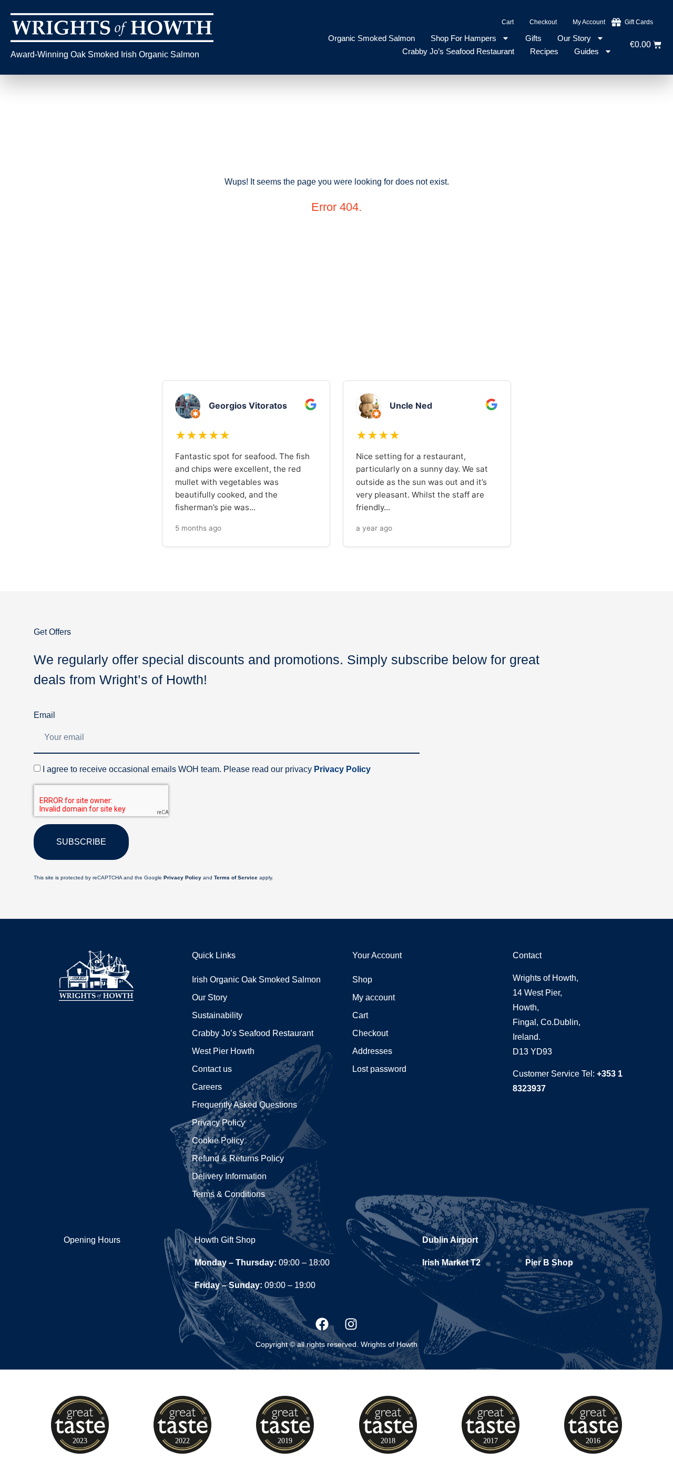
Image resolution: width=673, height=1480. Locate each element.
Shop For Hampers (463, 38)
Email (44, 715)
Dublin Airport (450, 1239)
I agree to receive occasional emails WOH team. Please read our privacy (207, 769)
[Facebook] (322, 1324)
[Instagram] (351, 1324)
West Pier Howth (223, 1051)
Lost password (379, 1069)
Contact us (212, 1069)
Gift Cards (639, 22)
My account (589, 22)
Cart (508, 22)
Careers (207, 1086)
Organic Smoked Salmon (371, 38)
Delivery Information (229, 1176)
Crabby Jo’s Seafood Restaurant (458, 51)
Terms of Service (236, 877)
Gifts (533, 38)
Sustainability (217, 1015)
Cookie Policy (218, 1140)
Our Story (574, 38)
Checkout (543, 22)
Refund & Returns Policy (238, 1158)
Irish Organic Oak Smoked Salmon (256, 979)
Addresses (372, 1051)
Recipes (544, 51)
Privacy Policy (342, 769)
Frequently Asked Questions (244, 1104)
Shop (362, 979)
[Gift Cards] (616, 22)
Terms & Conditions (228, 1194)
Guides (586, 51)
